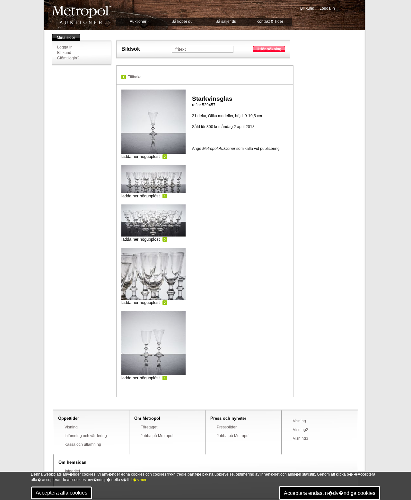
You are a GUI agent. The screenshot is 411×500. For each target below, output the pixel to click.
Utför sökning (269, 49)
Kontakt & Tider (270, 21)
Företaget (149, 427)
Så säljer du (225, 21)
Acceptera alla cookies (61, 493)
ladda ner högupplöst (140, 156)
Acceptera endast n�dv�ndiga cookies (329, 493)
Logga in (327, 8)
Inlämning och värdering (86, 436)
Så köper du (182, 21)
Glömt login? (68, 58)
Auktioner (138, 21)
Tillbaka (135, 77)
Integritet (72, 471)
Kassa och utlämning (83, 444)
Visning (71, 427)
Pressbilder (227, 427)
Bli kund (307, 8)
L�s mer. (139, 480)
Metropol (81, 15)
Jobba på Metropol (157, 436)
